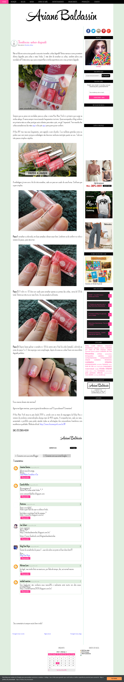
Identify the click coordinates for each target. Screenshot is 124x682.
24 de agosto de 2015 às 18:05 (35, 581)
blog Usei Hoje (25, 546)
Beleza (23, 2)
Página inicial (47, 634)
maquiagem (107, 366)
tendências (102, 375)
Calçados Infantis (99, 348)
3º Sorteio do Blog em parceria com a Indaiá (97, 314)
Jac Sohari (23, 525)
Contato (97, 2)
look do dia (89, 366)
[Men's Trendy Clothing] (98, 218)
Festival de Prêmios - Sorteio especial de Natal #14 (96, 333)
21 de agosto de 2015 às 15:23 (35, 467)
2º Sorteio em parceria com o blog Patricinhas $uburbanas (97, 305)
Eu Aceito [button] (114, 678)
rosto (86, 375)
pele (86, 373)
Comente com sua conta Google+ (56, 456)
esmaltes (99, 364)
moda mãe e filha (91, 371)
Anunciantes (72, 2)
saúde (91, 375)
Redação (13, 2)
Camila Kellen (24, 484)
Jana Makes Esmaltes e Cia (29, 474)
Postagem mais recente (18, 634)
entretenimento (90, 364)
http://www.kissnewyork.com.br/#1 (53, 424)
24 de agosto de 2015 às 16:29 (33, 565)
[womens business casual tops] (98, 186)
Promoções (86, 2)
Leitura (97, 351)
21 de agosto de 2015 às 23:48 (30, 504)
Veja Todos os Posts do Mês (61, 670)
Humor (93, 351)
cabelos (101, 356)
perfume (93, 373)
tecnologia (96, 375)
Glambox (103, 349)
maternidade (89, 369)
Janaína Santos (25, 467)
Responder (25, 477)
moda (96, 369)
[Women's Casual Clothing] (98, 249)
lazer (110, 364)
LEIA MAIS (98, 66)
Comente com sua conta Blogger (27, 456)
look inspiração (98, 366)
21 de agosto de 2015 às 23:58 (32, 525)
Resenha (27, 45)
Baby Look (90, 346)
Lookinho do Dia (106, 351)
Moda (32, 2)
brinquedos (89, 356)
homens (105, 364)
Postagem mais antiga (76, 634)
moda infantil (105, 368)
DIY (86, 349)
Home (4, 2)
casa (110, 356)
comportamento (91, 358)
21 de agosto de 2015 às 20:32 (34, 485)
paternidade (109, 371)
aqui (34, 125)
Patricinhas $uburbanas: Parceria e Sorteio (98, 324)
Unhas (31, 45)
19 (57, 663)
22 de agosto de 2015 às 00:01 (34, 546)
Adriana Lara (24, 565)
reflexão (100, 373)
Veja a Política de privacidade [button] (24, 679)
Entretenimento (58, 2)
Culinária (108, 348)
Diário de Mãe (43, 2)
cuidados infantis (98, 362)
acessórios (108, 354)
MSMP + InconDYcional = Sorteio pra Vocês (96, 295)
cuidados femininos (103, 360)
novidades (101, 371)
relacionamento (108, 373)
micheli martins (25, 581)
